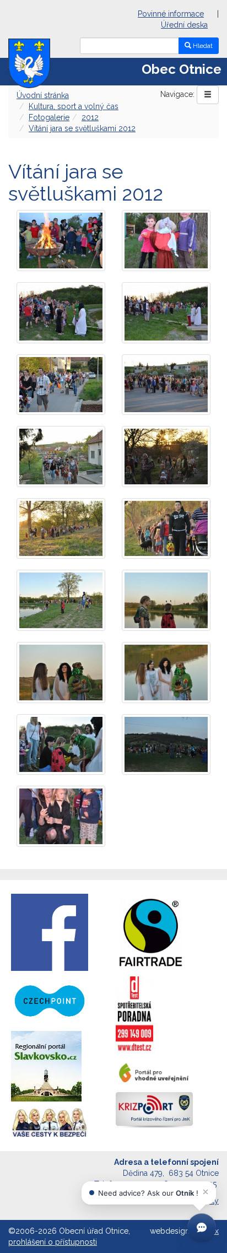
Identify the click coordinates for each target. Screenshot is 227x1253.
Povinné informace (171, 13)
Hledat (202, 46)
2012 (90, 117)
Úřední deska (184, 24)
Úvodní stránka (43, 95)
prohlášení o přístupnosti (52, 1242)
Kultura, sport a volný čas (73, 106)
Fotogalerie (49, 117)
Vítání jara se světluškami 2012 (82, 128)
